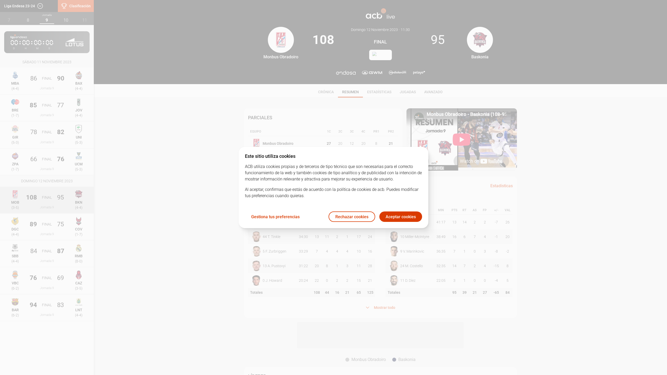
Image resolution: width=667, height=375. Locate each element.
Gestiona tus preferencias (275, 216)
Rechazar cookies (351, 216)
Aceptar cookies (401, 216)
